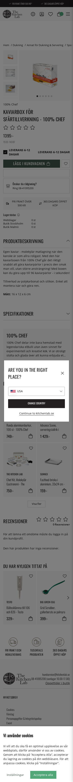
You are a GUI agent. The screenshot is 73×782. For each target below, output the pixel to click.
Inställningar (15, 775)
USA (20, 391)
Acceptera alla (43, 775)
